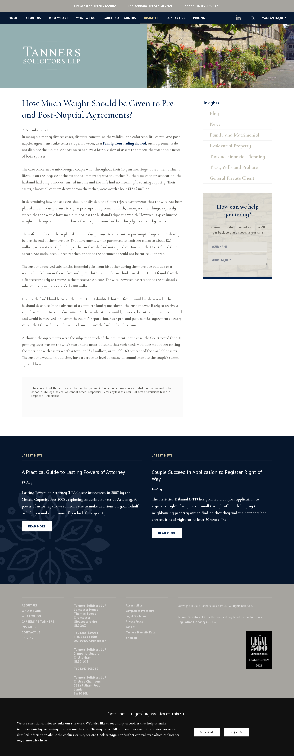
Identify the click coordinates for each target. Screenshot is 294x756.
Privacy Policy (134, 621)
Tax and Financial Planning (237, 157)
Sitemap (131, 638)
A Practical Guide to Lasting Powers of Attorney (73, 472)
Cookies (131, 627)
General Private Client (232, 178)
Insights (151, 18)
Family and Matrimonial (234, 135)
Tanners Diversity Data (141, 632)
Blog (214, 113)
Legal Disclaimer (136, 616)
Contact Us (175, 18)
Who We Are (58, 18)
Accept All (207, 732)
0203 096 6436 (201, 6)
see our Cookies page (101, 735)
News (215, 124)
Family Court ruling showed (124, 143)
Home (13, 18)
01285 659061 (95, 6)
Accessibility (134, 605)
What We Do (86, 18)
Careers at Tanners (120, 18)
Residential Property (230, 146)
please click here (35, 740)
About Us (33, 18)
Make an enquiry (274, 18)
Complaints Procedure (140, 611)
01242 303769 (150, 6)
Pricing (199, 18)
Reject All (236, 732)
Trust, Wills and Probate (234, 167)
